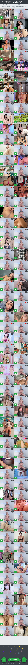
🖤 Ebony (10, 646)
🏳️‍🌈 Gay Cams (5, 655)
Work (13, 663)
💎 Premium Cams (22, 655)
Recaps (16, 663)
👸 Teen (19, 648)
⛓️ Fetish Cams (6, 657)
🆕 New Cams (21, 653)
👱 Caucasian (22, 646)
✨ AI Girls (13, 657)
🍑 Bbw (18, 651)
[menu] (3, 659)
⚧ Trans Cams (13, 655)
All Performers (20, 663)
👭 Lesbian (11, 653)
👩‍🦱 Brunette (5, 651)
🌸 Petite (23, 651)
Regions (9, 663)
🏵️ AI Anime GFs (21, 657)
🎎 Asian (5, 646)
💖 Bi (16, 653)
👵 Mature (13, 648)
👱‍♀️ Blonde (24, 648)
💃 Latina (16, 646)
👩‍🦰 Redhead (12, 651)
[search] (24, 659)
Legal (25, 663)
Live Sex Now (14, 659)
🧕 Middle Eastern (6, 648)
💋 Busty (5, 653)
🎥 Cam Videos (21, 659)
